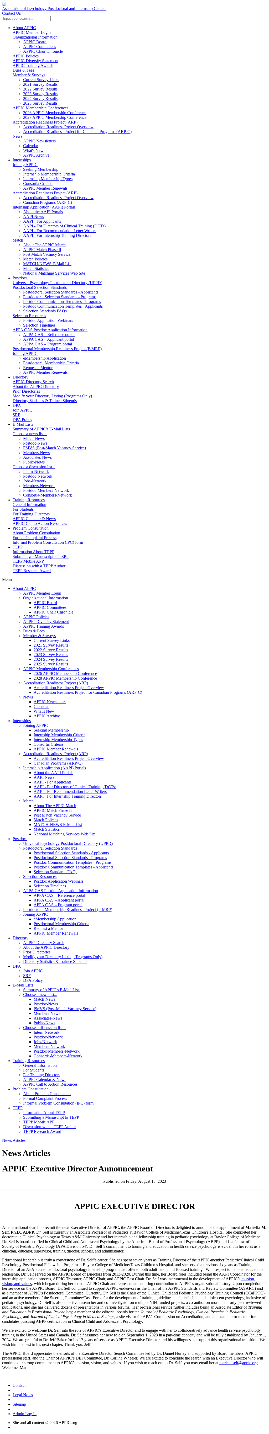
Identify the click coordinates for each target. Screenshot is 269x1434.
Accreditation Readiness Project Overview (69, 687)
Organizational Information (35, 37)
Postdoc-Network (48, 1037)
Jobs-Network (45, 1041)
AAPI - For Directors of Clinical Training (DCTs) (75, 787)
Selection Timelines (50, 886)
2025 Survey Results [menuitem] (40, 103)
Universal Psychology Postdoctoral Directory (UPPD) (57, 282)
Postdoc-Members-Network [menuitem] (46, 490)
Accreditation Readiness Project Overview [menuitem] (58, 127)
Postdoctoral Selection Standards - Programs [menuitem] (59, 297)
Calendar (41, 706)
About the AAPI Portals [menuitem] (43, 212)
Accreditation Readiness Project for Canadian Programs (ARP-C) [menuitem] (77, 131)
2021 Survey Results (51, 645)
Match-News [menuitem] (34, 438)
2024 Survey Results (51, 659)
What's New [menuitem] (33, 150)
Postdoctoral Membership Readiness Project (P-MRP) (57, 348)
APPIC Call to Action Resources (40, 523)
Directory (20, 377)
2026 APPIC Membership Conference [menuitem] (54, 112)
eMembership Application (55, 919)
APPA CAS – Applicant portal (59, 900)
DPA (17, 405)
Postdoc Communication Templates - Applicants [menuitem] (63, 306)
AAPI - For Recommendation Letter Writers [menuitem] (59, 230)
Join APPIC (22, 410)
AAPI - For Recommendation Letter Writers (70, 791)
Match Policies (46, 820)
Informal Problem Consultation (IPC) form (48, 542)
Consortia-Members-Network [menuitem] (47, 495)
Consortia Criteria (48, 744)
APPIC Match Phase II (53, 810)
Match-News (44, 999)
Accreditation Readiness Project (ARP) (45, 122)
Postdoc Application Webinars (59, 881)
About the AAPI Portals (53, 772)
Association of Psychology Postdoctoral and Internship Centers (54, 8)
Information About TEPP (33, 552)
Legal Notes (23, 1395)
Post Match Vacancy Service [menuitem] (46, 254)
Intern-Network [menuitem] (36, 471)
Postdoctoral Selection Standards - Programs (70, 857)
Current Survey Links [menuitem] (41, 79)
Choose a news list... (30, 433)
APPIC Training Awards (33, 65)
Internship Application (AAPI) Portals (44, 207)
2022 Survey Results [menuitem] (40, 89)
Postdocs (20, 278)
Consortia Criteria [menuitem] (38, 183)
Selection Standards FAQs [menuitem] (45, 311)
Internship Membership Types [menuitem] (48, 179)
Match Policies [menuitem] (35, 259)
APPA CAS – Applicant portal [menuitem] (48, 339)
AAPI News (44, 777)
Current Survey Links (52, 640)
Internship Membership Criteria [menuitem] (49, 174)
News (17, 136)
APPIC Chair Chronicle (53, 612)
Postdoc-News (46, 1004)
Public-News (44, 1023)
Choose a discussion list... (34, 467)
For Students (23, 509)
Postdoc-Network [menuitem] (37, 476)
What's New (44, 711)
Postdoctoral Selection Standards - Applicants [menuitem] (60, 292)
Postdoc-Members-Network (57, 1051)
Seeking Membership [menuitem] (40, 169)
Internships (22, 160)
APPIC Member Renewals (56, 749)
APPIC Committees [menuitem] (39, 46)
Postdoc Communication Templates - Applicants (73, 867)
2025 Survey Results (51, 664)
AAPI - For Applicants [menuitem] (42, 221)
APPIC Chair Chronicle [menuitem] (43, 51)
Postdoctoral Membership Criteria (61, 923)
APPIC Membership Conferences (40, 108)
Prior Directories (26, 391)
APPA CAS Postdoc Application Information (50, 330)
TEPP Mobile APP (28, 561)
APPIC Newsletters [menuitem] (39, 141)
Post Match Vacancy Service (57, 815)
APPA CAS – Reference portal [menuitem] (49, 334)
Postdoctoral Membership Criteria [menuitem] (51, 363)
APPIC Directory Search (33, 382)
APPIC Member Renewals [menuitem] (45, 188)
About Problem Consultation (36, 533)
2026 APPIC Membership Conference (65, 673)
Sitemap (19, 1404)
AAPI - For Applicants (52, 782)
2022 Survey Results (51, 650)
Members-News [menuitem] (36, 452)
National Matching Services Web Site (65, 834)
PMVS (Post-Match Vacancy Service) (65, 1008)
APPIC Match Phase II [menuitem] (42, 249)
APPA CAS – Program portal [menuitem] (47, 344)
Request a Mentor (48, 928)
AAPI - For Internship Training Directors (68, 796)
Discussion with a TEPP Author (39, 566)
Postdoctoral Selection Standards (40, 287)
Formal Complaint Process (34, 537)
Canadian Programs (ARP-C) (58, 763)
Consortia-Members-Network (58, 1056)
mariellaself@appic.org (238, 1363)
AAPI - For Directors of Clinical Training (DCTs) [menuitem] (64, 226)
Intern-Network (46, 1032)
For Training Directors (31, 514)
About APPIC (24, 27)
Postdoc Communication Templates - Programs (72, 862)
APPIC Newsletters (50, 702)
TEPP (18, 547)
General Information (29, 504)
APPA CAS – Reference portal (59, 895)
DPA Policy (22, 419)
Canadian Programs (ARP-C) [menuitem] (47, 202)
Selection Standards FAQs (55, 872)
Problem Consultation (31, 528)
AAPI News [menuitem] (33, 216)
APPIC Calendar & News (34, 518)
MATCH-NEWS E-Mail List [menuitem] (47, 264)
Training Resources (29, 500)
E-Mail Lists (23, 424)
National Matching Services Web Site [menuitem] (54, 273)
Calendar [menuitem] (30, 145)
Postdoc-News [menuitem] (35, 443)
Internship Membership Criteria (59, 735)
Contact (19, 1385)
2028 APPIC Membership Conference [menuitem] (54, 117)
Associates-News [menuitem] (37, 457)
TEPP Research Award (32, 570)
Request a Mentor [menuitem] (38, 367)
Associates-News (48, 1018)
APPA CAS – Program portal (58, 905)
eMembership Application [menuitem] (44, 358)
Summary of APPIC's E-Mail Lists (41, 429)
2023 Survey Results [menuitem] (40, 94)
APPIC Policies (26, 56)
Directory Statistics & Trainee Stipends (45, 400)
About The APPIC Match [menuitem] (44, 245)
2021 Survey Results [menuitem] (40, 84)
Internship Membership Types (58, 739)
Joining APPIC (25, 164)
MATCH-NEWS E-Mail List (58, 824)
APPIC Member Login (32, 32)
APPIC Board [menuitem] (34, 42)
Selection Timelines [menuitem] (39, 325)
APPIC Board (45, 602)
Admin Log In (25, 1413)
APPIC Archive (47, 716)
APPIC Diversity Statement (35, 60)
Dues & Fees (23, 70)
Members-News (47, 1013)
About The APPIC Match (55, 805)
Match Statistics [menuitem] (36, 268)
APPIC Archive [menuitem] (36, 155)
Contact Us (11, 13)
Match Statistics (47, 829)
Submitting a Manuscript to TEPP (41, 556)
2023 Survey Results (51, 654)
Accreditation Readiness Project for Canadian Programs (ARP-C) (88, 692)
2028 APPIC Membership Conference (65, 678)
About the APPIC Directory (36, 386)
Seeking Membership (51, 730)
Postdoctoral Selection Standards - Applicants (71, 853)
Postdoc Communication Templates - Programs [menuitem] (62, 301)
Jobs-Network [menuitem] (34, 481)
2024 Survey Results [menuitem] (40, 98)
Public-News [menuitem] (34, 462)
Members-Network (49, 1046)
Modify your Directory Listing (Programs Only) (52, 396)
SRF (16, 415)
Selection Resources (29, 315)
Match (18, 240)
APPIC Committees (50, 607)
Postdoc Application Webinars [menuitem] (48, 320)
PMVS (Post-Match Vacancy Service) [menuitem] (54, 448)
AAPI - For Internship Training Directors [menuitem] (57, 235)
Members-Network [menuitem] (39, 485)
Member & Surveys (29, 75)
